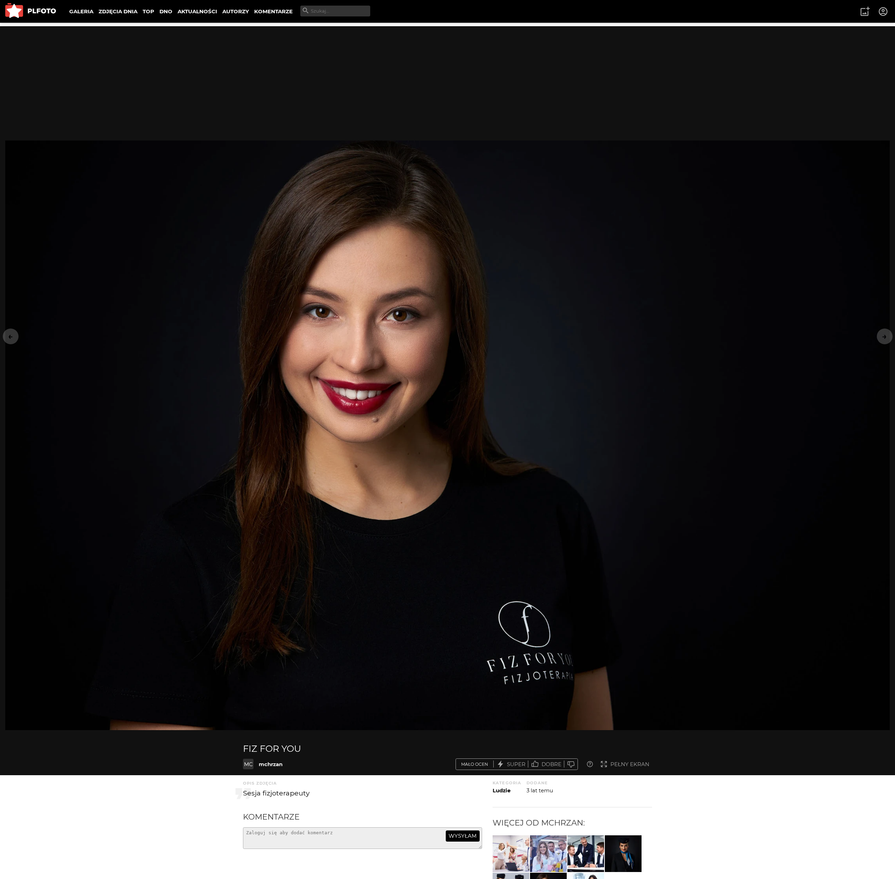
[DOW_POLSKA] (585, 853)
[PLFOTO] (30, 11)
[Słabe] (571, 764)
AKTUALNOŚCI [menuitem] (197, 11)
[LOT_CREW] (623, 853)
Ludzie (501, 790)
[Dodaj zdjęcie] (865, 11)
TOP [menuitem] (148, 11)
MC (248, 764)
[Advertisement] (447, 75)
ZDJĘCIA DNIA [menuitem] (118, 11)
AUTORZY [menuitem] (235, 11)
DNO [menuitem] (165, 11)
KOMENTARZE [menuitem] (273, 11)
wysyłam (463, 836)
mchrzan (270, 764)
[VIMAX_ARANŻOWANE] (511, 853)
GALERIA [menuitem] (81, 11)
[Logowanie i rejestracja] (883, 11)
